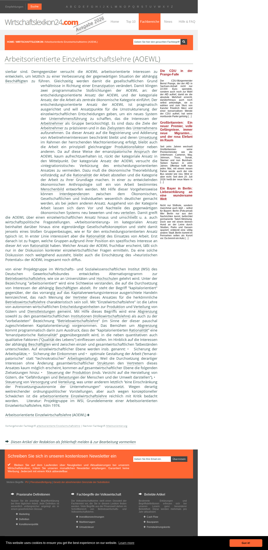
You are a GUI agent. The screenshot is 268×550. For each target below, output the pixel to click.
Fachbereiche (149, 21)
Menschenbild (52, 189)
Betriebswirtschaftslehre (25, 278)
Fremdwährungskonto (158, 527)
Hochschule (106, 278)
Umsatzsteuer (86, 527)
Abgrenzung (147, 311)
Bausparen (152, 522)
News (168, 21)
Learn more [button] (126, 543)
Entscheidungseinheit (77, 306)
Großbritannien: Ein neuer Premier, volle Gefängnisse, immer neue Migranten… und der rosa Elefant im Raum (176, 131)
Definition (23, 519)
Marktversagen (86, 522)
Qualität (47, 339)
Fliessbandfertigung (41, 482)
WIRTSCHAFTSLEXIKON (29, 42)
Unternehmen (144, 128)
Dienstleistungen (41, 311)
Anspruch (142, 151)
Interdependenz (72, 193)
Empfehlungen (14, 6)
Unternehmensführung (68, 118)
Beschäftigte (15, 81)
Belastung (67, 377)
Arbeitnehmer (52, 123)
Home (115, 21)
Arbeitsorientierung (116, 426)
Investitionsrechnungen (91, 517)
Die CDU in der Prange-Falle (176, 72)
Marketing (24, 514)
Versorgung (39, 382)
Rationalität (82, 175)
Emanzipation (103, 85)
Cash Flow (152, 517)
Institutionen (81, 316)
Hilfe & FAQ (187, 21)
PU (27, 482)
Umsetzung (148, 137)
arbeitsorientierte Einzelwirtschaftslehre (73, 396)
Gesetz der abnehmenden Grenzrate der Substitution (81, 482)
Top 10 (131, 21)
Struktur (103, 363)
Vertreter (80, 297)
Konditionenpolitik (28, 524)
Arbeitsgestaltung (81, 358)
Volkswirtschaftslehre (111, 316)
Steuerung (55, 372)
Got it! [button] (246, 543)
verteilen (128, 212)
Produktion (116, 306)
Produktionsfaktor (129, 146)
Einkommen (67, 353)
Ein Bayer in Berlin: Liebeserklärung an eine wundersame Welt (176, 194)
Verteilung (141, 306)
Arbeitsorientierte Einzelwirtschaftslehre (38, 414)
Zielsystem (116, 128)
